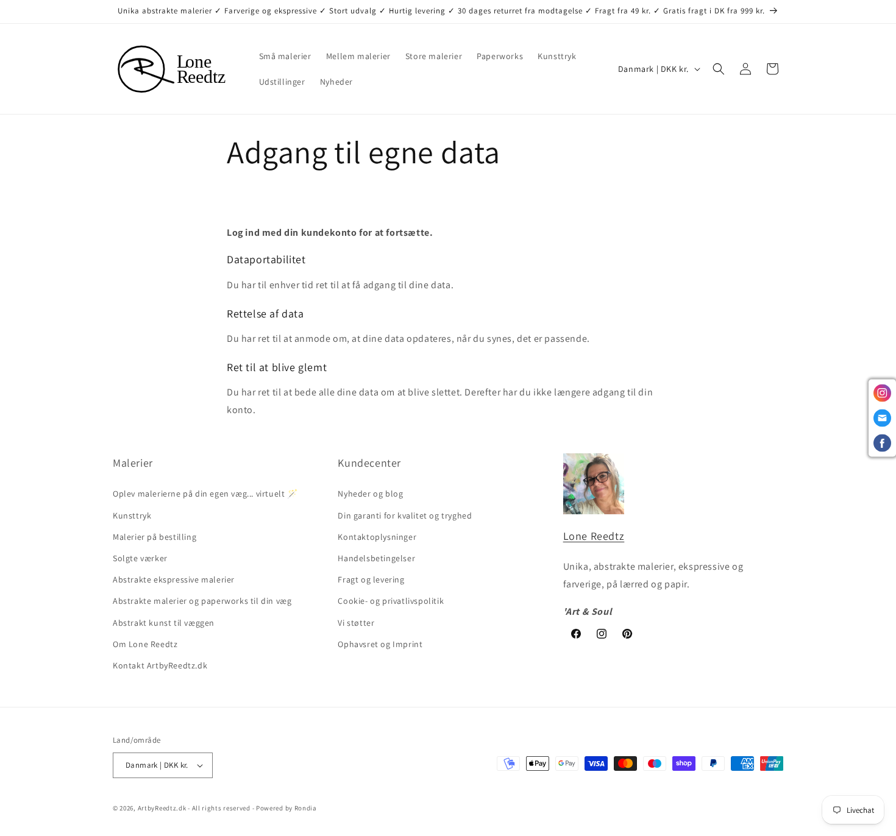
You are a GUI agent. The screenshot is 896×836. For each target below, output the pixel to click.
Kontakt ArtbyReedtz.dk (160, 665)
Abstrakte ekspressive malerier (174, 579)
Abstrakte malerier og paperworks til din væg (202, 600)
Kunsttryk (132, 515)
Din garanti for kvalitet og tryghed (405, 515)
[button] (718, 68)
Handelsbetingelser (376, 558)
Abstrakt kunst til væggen (164, 622)
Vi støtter (356, 622)
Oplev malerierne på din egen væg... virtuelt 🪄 (205, 493)
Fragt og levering (371, 579)
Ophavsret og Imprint (380, 644)
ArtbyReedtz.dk (162, 808)
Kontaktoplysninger (377, 536)
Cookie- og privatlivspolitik (391, 600)
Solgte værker (140, 558)
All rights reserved (221, 808)
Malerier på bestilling (154, 536)
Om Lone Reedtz (145, 644)
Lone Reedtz (594, 536)
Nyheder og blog (370, 493)
